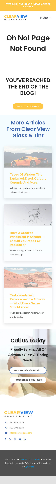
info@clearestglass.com (20, 432)
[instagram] (15, 439)
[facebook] (5, 439)
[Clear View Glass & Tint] (18, 412)
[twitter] (10, 439)
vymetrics (29, 466)
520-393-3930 (16, 427)
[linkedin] (25, 439)
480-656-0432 (16, 422)
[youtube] (20, 439)
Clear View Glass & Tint (30, 459)
